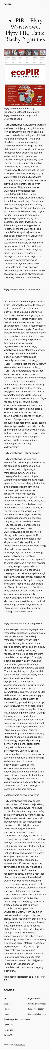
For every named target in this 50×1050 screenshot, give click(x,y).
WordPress (20, 1044)
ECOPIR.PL (9, 4)
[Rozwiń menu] (44, 4)
